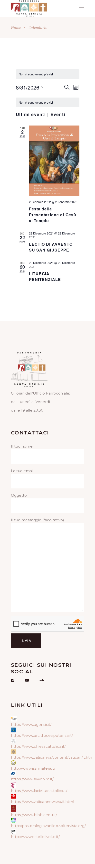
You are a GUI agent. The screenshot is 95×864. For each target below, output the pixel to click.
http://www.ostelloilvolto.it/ (35, 836)
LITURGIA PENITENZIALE (45, 276)
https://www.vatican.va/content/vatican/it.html (53, 757)
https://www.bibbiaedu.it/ (34, 814)
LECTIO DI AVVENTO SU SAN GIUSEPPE (51, 247)
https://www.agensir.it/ (31, 724)
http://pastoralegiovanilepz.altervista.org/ (48, 825)
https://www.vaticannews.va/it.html (42, 801)
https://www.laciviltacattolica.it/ (39, 790)
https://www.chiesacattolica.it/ (38, 746)
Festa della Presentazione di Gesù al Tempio (52, 214)
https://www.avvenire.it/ (32, 779)
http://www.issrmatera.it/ (33, 768)
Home (16, 27)
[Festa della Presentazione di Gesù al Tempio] (54, 161)
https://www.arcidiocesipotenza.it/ (42, 735)
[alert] (47, 103)
